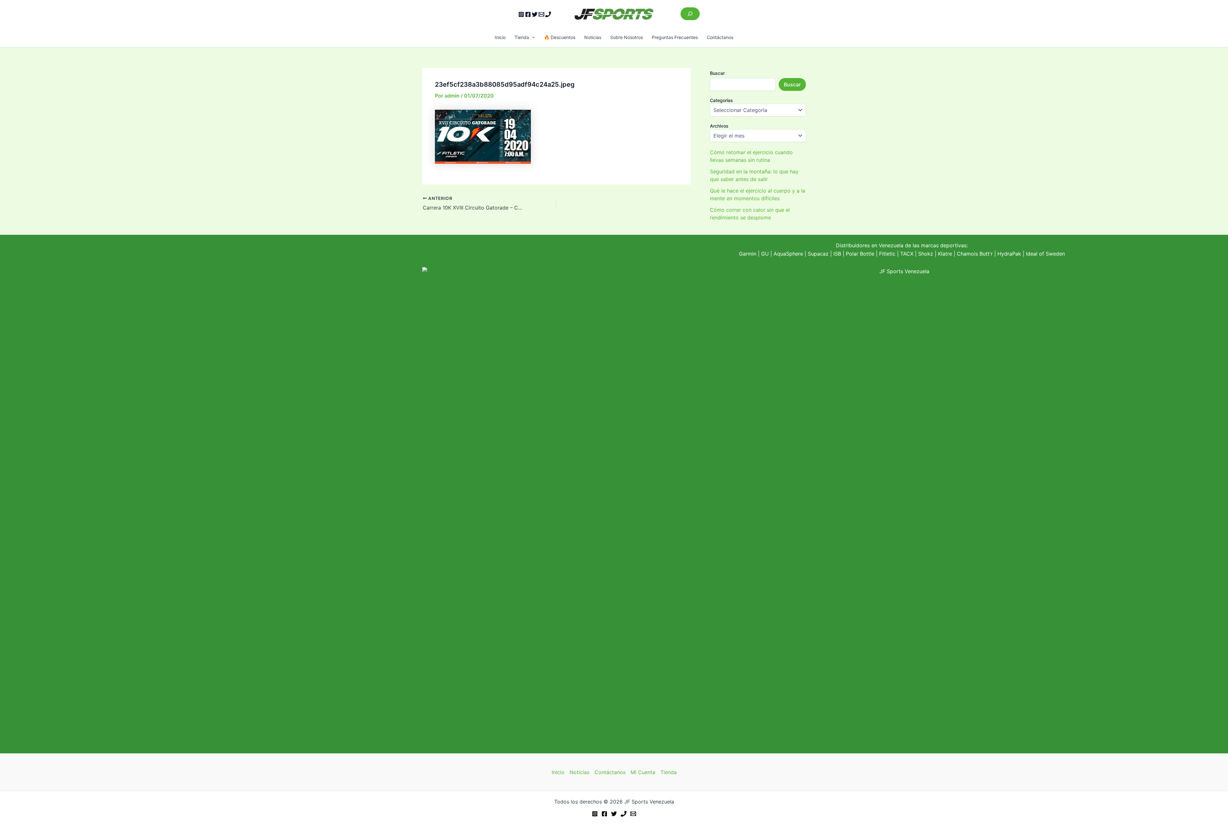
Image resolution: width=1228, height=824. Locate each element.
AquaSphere (788, 253)
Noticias (592, 37)
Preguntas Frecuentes (675, 37)
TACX (906, 253)
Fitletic (887, 253)
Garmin (747, 253)
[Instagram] (521, 14)
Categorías (721, 100)
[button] (532, 37)
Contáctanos (720, 37)
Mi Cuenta (643, 772)
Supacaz (818, 253)
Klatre (945, 253)
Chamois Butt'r (975, 253)
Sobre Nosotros (626, 37)
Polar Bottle (860, 253)
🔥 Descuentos (559, 37)
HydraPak (1009, 253)
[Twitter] (535, 14)
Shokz (925, 253)
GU (765, 253)
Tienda (522, 37)
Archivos (719, 126)
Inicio (500, 37)
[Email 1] (541, 14)
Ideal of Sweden (1045, 253)
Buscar (717, 73)
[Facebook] (528, 14)
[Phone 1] (548, 14)
